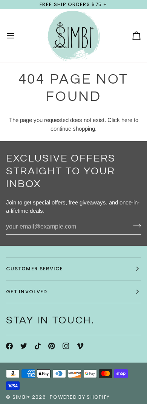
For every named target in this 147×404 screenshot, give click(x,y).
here (126, 120)
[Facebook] (9, 346)
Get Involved (26, 291)
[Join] (135, 226)
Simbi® (21, 397)
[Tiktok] (38, 346)
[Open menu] (17, 36)
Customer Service (34, 268)
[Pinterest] (51, 346)
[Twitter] (23, 346)
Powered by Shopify (80, 397)
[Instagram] (66, 346)
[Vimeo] (80, 346)
